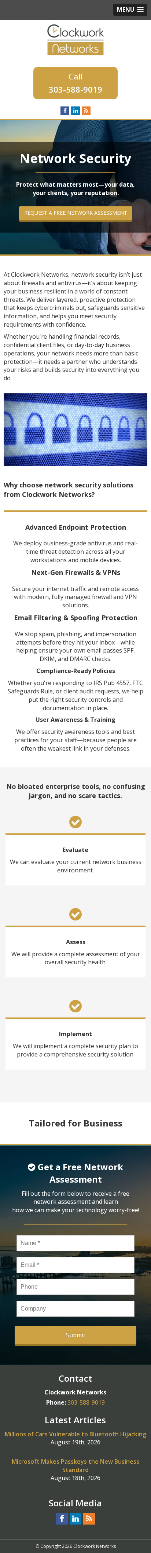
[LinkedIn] (75, 110)
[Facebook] (64, 110)
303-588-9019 (75, 89)
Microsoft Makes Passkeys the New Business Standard (75, 1465)
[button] (130, 10)
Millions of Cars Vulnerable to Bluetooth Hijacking (75, 1434)
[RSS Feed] (86, 110)
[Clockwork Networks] (75, 39)
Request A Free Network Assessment (75, 212)
